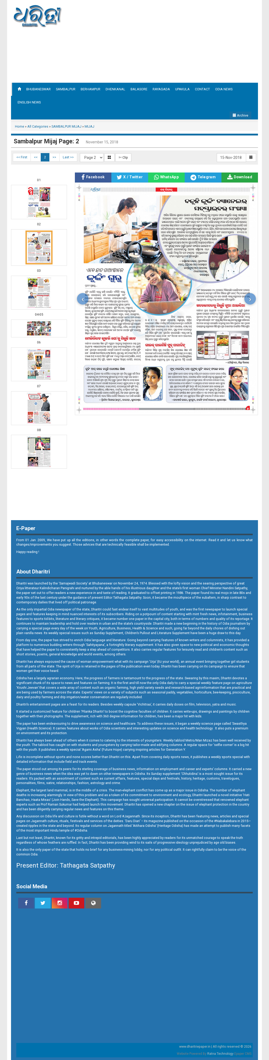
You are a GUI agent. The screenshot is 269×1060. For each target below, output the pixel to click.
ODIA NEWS (223, 89)
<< (36, 157)
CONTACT (202, 89)
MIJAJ (89, 126)
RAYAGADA (161, 89)
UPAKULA (182, 89)
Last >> (68, 157)
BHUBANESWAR (38, 89)
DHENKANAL (115, 89)
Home (19, 126)
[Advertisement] (182, 40)
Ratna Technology (220, 1054)
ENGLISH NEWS (29, 102)
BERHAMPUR (90, 89)
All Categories (37, 126)
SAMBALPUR (65, 89)
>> (54, 157)
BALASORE (139, 89)
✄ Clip (123, 157)
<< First (21, 157)
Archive (242, 115)
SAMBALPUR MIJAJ (66, 126)
